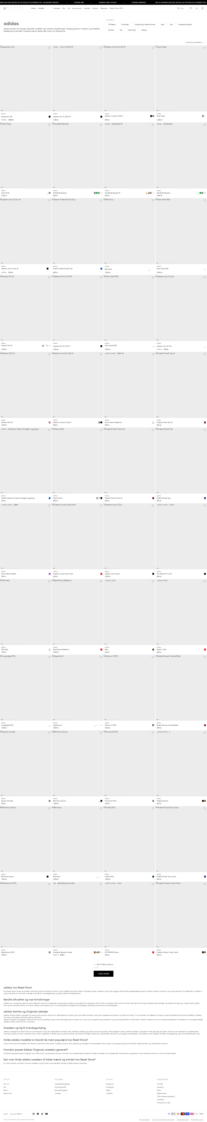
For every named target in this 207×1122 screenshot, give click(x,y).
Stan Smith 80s (163, 269)
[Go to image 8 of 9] (122, 110)
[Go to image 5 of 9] (115, 110)
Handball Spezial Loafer (62, 952)
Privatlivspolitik (60, 1087)
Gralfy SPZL (109, 876)
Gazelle (110, 1003)
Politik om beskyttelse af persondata (163, 1119)
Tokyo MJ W (57, 498)
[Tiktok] (42, 1114)
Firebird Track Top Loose (166, 876)
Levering (160, 1087)
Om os (6, 1084)
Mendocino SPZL (7, 952)
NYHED (55, 47)
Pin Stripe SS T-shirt (164, 574)
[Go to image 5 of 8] (11, 110)
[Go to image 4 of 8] (9, 110)
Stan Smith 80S (111, 345)
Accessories (76, 8)
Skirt (106, 649)
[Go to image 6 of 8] (14, 110)
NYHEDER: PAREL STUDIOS (108, 2)
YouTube (109, 1093)
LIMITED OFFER (110, 353)
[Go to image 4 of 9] (113, 110)
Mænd (33, 8)
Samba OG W (6, 345)
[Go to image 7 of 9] (120, 110)
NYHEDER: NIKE (79, 2)
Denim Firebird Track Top (63, 269)
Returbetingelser (61, 1090)
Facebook (109, 1084)
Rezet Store (12, 1119)
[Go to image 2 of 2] (4, 492)
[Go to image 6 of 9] (117, 110)
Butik (5, 1090)
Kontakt (160, 1084)
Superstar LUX (6, 117)
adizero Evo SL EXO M (62, 117)
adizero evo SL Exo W (9, 269)
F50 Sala (4, 649)
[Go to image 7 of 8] (16, 110)
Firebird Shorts (162, 801)
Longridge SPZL (7, 725)
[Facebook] (38, 1114)
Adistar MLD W (7, 422)
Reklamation (162, 1093)
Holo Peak (161, 116)
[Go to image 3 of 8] (7, 110)
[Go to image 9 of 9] (125, 110)
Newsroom (8, 1093)
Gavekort (160, 1099)
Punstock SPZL (110, 801)
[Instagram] (33, 1114)
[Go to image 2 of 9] (108, 110)
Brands (95, 8)
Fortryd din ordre (163, 1102)
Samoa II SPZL (110, 725)
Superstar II (57, 725)
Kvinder (41, 8)
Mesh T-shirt (161, 649)
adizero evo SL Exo (164, 346)
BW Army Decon (59, 801)
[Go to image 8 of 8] (19, 110)
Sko (64, 8)
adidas (3, 113)
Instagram (110, 1087)
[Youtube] (46, 1114)
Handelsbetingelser (62, 1084)
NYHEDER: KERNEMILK (139, 2)
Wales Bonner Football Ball (167, 725)
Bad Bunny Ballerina (61, 649)
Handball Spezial (59, 193)
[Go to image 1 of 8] (2, 110)
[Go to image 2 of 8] (4, 110)
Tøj (69, 8)
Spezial (47, 1005)
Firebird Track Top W (165, 422)
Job (5, 1087)
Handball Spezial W (112, 193)
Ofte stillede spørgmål (166, 1096)
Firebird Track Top (164, 498)
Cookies (58, 1093)
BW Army (108, 269)
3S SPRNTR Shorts (112, 952)
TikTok (108, 1090)
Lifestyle (87, 8)
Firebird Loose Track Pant (63, 574)
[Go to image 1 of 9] (105, 110)
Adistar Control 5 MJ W (114, 116)
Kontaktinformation (197, 1119)
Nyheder (57, 8)
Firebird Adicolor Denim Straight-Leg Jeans (18, 498)
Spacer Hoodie (7, 801)
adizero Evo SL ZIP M (61, 346)
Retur (159, 1090)
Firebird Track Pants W (113, 498)
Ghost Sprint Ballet (8, 574)
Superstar (91, 1003)
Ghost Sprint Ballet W (113, 422)
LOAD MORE (103, 973)
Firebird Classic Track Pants (167, 952)
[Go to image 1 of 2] (2, 492)
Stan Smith (100, 1003)
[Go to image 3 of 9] (110, 110)
